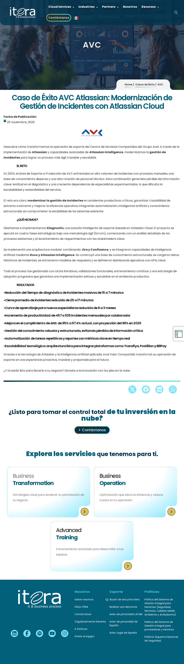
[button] (132, 389)
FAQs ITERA (81, 607)
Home (128, 84)
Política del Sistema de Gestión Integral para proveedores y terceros (159, 625)
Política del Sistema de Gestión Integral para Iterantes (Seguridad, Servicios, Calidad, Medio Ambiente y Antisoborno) (160, 607)
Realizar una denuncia (123, 607)
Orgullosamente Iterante (90, 621)
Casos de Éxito (145, 84)
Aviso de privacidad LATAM (125, 614)
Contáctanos (94, 429)
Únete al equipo (84, 636)
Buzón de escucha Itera (124, 599)
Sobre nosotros (84, 599)
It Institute (81, 629)
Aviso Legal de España (123, 633)
